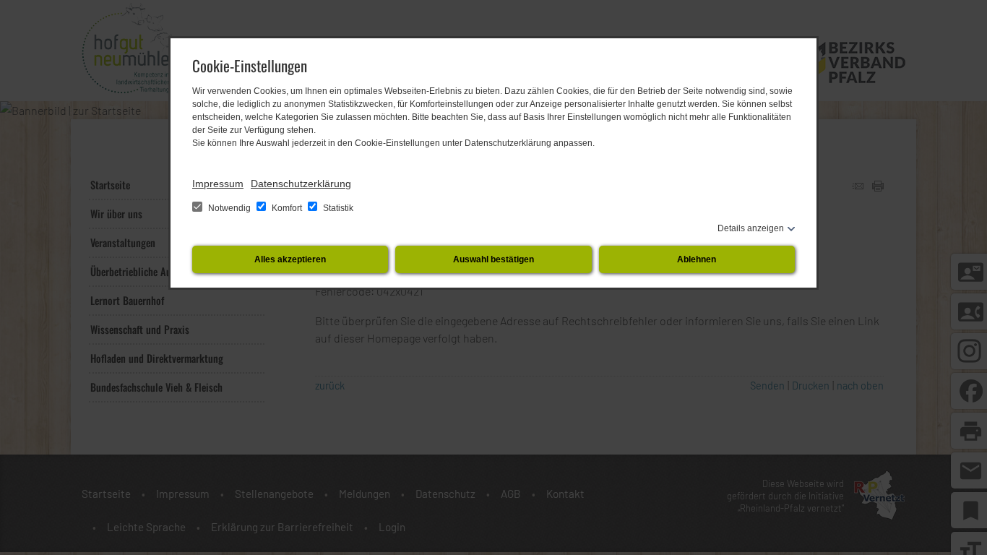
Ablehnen (696, 259)
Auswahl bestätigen (493, 259)
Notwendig (229, 208)
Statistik (337, 208)
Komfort (287, 208)
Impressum (217, 183)
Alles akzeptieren (290, 259)
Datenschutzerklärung (301, 183)
